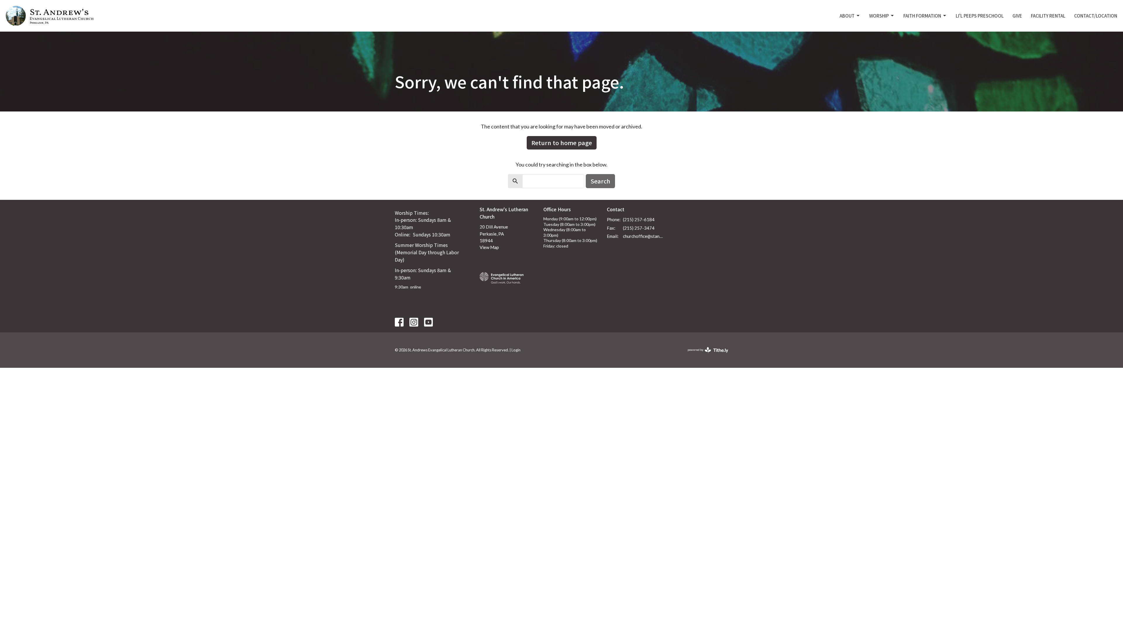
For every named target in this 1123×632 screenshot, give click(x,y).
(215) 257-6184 (638, 219)
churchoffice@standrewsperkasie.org (644, 236)
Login (516, 350)
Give (1017, 16)
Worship (879, 16)
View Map (489, 247)
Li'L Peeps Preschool (980, 16)
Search (600, 181)
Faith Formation (922, 16)
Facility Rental (1048, 16)
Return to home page (561, 142)
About (847, 16)
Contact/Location (1095, 16)
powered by (705, 355)
